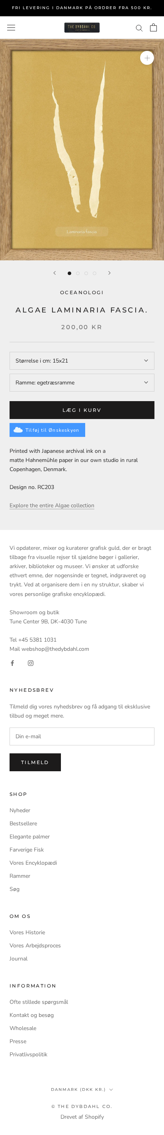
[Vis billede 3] (86, 273)
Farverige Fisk (27, 850)
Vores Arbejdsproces (35, 945)
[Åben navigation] (11, 28)
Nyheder (20, 810)
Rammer (20, 876)
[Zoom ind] (147, 58)
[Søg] (139, 27)
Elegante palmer (30, 836)
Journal (18, 958)
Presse (18, 1041)
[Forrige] (54, 273)
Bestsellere (23, 823)
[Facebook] (12, 662)
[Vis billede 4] (94, 273)
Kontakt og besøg (32, 1015)
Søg (15, 889)
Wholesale (23, 1028)
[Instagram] (30, 662)
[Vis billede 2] (78, 273)
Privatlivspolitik (28, 1054)
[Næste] (109, 273)
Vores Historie (27, 932)
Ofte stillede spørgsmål (39, 1002)
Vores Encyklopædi (33, 863)
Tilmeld (35, 762)
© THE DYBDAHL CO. (82, 1106)
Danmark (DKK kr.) (78, 1089)
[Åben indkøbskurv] (153, 27)
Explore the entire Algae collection (52, 505)
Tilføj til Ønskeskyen (52, 430)
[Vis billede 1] (69, 273)
